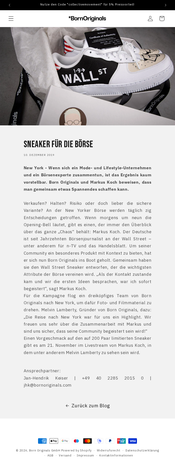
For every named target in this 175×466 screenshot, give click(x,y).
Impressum (85, 455)
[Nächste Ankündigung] (165, 5)
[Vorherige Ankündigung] (10, 5)
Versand (65, 455)
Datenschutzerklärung (142, 450)
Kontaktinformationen (116, 455)
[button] (11, 18)
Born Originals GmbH (44, 450)
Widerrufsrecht (108, 450)
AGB (50, 455)
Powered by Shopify (76, 450)
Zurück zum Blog (91, 406)
